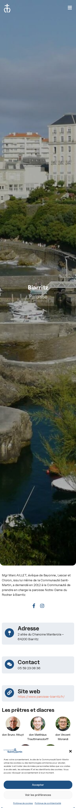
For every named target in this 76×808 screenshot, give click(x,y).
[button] (70, 751)
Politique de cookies (23, 803)
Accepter (38, 785)
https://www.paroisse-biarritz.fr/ (41, 696)
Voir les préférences (38, 795)
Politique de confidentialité (48, 803)
